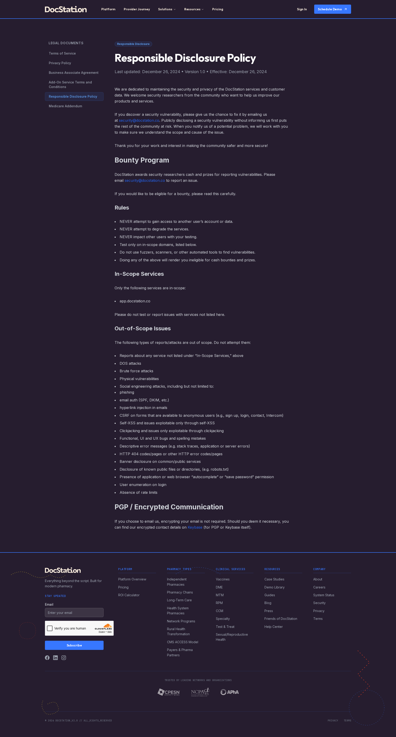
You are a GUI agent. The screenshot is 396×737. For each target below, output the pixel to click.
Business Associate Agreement (74, 73)
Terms (318, 619)
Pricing (217, 9)
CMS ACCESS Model (182, 642)
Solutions (165, 9)
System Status (323, 595)
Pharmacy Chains (180, 592)
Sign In (302, 9)
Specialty (223, 619)
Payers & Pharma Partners (180, 652)
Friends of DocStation (280, 619)
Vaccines (223, 579)
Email (49, 604)
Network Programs (181, 621)
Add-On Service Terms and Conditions (70, 84)
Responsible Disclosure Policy (73, 96)
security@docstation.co (139, 120)
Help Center (273, 627)
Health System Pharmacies (178, 610)
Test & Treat (225, 627)
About (317, 579)
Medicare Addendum (65, 106)
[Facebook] (47, 657)
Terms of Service (62, 53)
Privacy (318, 611)
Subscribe (74, 645)
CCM (219, 611)
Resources (192, 9)
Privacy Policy (60, 63)
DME (219, 587)
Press (268, 611)
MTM (220, 595)
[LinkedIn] (55, 657)
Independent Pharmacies (177, 581)
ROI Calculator (129, 595)
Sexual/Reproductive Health (232, 636)
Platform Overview (132, 579)
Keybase (195, 527)
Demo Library (274, 587)
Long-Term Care (179, 600)
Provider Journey (137, 9)
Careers (319, 587)
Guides (269, 595)
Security (319, 603)
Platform (108, 9)
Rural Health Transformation (178, 631)
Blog (267, 603)
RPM (219, 603)
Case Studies (274, 579)
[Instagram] (63, 657)
